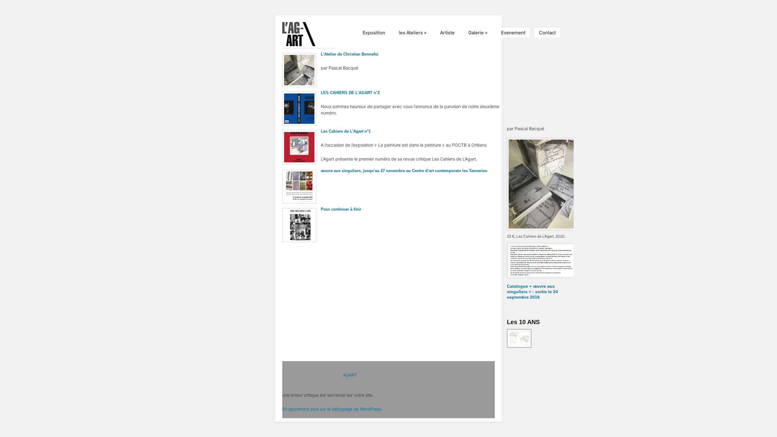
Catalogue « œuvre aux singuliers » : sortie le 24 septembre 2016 (532, 292)
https (505, 54)
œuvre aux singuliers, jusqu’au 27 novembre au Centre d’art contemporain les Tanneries (404, 170)
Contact (547, 33)
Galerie (477, 33)
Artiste (447, 33)
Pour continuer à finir (341, 209)
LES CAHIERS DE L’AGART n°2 (350, 92)
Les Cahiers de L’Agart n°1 (346, 131)
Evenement (513, 33)
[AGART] (312, 34)
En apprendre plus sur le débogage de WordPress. (332, 409)
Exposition (374, 33)
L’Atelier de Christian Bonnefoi (349, 54)
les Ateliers (412, 33)
